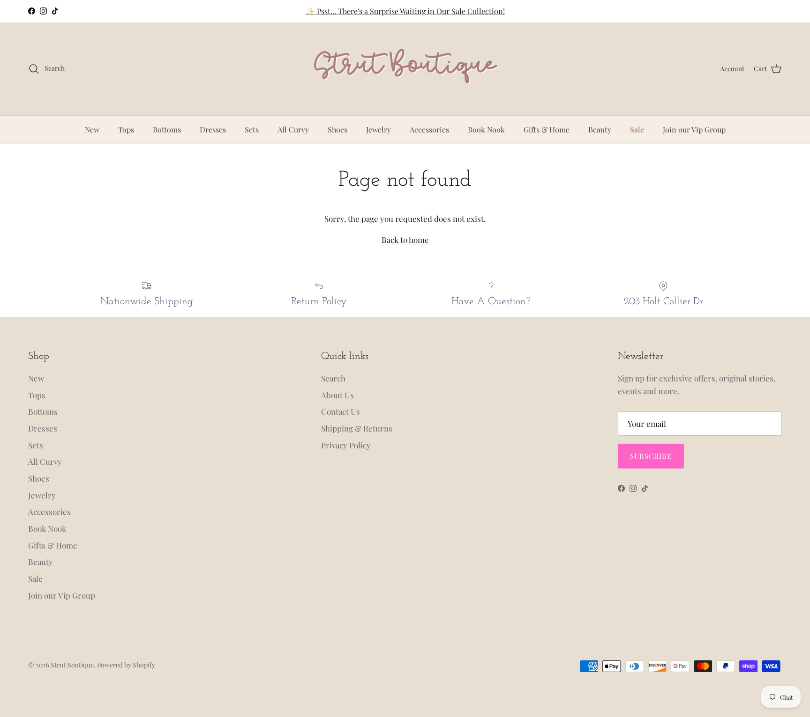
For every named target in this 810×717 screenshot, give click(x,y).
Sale (637, 129)
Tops (126, 129)
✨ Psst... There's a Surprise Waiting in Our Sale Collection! (405, 11)
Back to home (405, 239)
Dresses (213, 129)
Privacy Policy (346, 445)
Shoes (337, 129)
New (92, 129)
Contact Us (340, 411)
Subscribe (651, 456)
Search (333, 378)
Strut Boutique (72, 664)
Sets (252, 129)
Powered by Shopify (126, 664)
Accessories (429, 129)
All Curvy (293, 129)
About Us (337, 395)
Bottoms (167, 129)
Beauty (599, 129)
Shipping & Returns (356, 428)
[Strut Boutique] (405, 69)
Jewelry (378, 129)
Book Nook (486, 129)
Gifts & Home (547, 129)
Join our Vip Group (694, 129)
